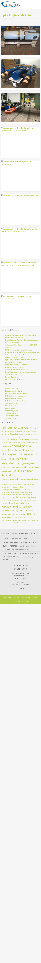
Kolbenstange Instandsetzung (25, 489)
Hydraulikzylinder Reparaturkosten (21, 476)
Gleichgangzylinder (11, 403)
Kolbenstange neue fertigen (26, 492)
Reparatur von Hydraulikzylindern (17, 510)
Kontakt (21, 589)
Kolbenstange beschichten (12, 487)
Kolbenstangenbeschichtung (10, 492)
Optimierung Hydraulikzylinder (30, 500)
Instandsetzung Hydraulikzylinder (11, 484)
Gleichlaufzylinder (11, 406)
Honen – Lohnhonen (11, 377)
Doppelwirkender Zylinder (7, 437)
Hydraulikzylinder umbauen (28, 479)
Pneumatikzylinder (11, 411)
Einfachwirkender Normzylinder (15, 401)
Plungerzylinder (10, 408)
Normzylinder (19, 500)
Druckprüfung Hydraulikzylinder (20, 437)
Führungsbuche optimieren (11, 442)
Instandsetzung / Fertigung (20, 553)
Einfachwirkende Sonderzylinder (16, 396)
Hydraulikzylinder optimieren (18, 467)
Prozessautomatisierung (16, 550)
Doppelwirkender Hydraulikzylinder (24, 434)
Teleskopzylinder (11, 418)
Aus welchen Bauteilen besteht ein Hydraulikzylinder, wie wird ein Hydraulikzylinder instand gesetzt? (20, 372)
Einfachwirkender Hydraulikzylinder (15, 439)
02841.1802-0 (20, 569)
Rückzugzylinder (6, 514)
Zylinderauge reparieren (32, 520)
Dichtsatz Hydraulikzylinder (16, 428)
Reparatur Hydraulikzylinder (17, 506)
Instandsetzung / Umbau (15, 539)
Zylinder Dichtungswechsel (7, 523)
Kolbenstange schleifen (24, 494)
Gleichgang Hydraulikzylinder (30, 442)
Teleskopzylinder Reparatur (7, 520)
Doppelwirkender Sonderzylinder (16, 393)
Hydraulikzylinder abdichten (14, 379)
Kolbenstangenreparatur (9, 494)
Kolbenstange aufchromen (28, 484)
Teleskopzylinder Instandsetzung (26, 517)
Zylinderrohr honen (20, 523)
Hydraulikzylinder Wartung (7, 482)
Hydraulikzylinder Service (9, 479)
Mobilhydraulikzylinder (11, 500)
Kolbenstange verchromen (12, 497)
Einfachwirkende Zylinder (13, 398)
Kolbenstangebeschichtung (10, 490)
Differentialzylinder (11, 388)
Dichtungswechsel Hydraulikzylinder (22, 431)
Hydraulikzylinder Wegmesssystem (22, 482)
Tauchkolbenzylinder (12, 416)
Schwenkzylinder (17, 514)
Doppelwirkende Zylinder (13, 391)
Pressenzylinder (21, 503)
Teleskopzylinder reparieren (20, 520)
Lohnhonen (26, 497)
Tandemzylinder (10, 413)
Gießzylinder (21, 442)
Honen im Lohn (6, 446)
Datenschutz (16, 598)
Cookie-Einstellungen (30, 598)
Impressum (7, 598)
